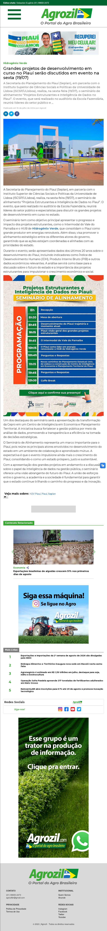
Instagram (62, 908)
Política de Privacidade (16, 908)
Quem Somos (64, 894)
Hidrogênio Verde (45, 228)
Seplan (52, 493)
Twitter (61, 914)
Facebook (62, 911)
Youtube (62, 917)
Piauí (44, 493)
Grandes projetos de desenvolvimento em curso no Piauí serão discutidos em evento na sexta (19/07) (51, 73)
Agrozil (43, 108)
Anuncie (61, 897)
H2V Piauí (35, 493)
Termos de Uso (13, 911)
